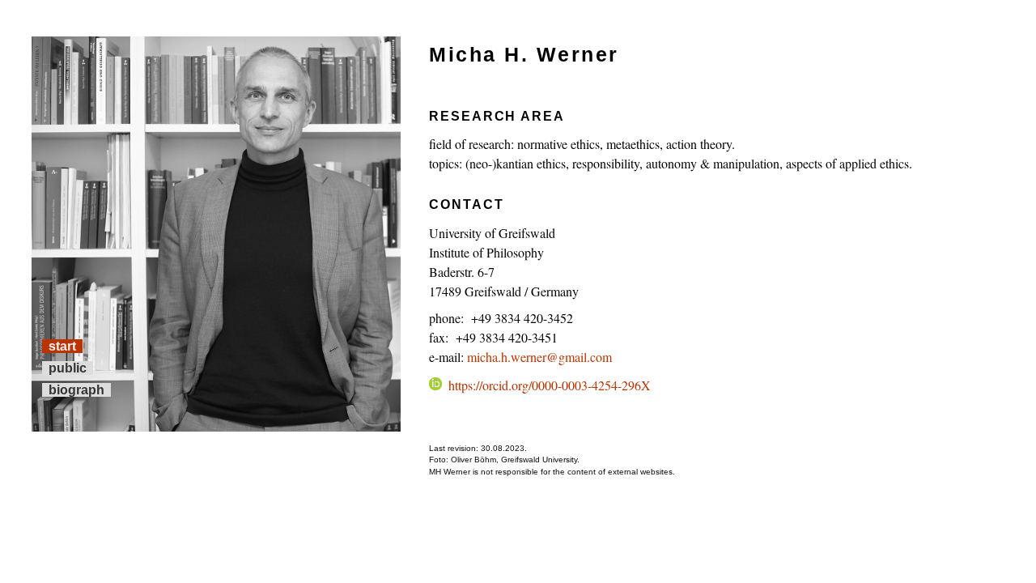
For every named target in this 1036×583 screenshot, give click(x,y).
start (62, 346)
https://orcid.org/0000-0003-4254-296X (549, 385)
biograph (76, 390)
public (68, 368)
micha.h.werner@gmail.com (539, 356)
